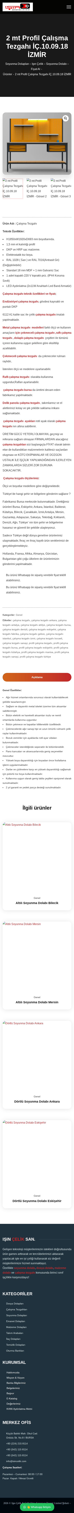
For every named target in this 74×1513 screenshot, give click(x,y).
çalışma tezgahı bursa (58, 625)
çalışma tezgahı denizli (15, 629)
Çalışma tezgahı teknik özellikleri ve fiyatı (29, 293)
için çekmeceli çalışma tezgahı (35, 332)
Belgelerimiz (13, 1388)
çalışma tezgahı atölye (33, 625)
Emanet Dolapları (15, 1321)
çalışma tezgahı (45, 314)
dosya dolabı (44, 1267)
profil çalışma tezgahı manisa (37, 652)
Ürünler (7, 74)
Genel (19, 614)
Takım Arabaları (14, 1332)
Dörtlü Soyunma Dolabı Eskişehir (37, 1201)
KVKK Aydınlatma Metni (19, 1408)
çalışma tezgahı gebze (32, 634)
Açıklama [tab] (37, 677)
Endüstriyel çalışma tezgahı (20, 301)
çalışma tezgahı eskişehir (42, 629)
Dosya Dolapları (15, 1303)
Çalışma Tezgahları (16, 1309)
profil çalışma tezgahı (40, 643)
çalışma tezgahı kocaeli (49, 638)
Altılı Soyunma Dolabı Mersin (37, 1002)
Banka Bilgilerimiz (16, 1383)
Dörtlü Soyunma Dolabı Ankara (37, 1101)
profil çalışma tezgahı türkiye (35, 656)
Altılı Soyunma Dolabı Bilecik (37, 903)
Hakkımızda (13, 1372)
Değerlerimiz (13, 1403)
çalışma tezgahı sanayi (15, 643)
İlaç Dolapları (13, 1338)
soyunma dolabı (24, 1267)
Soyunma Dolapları (16, 1315)
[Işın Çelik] (18, 6)
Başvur (10, 1393)
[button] (65, 118)
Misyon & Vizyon (15, 1377)
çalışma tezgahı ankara (44, 620)
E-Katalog (12, 1398)
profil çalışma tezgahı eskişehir (35, 647)
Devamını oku (64, 822)
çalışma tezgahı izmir (23, 638)
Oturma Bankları (15, 1350)
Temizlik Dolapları (15, 1344)
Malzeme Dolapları (16, 1327)
